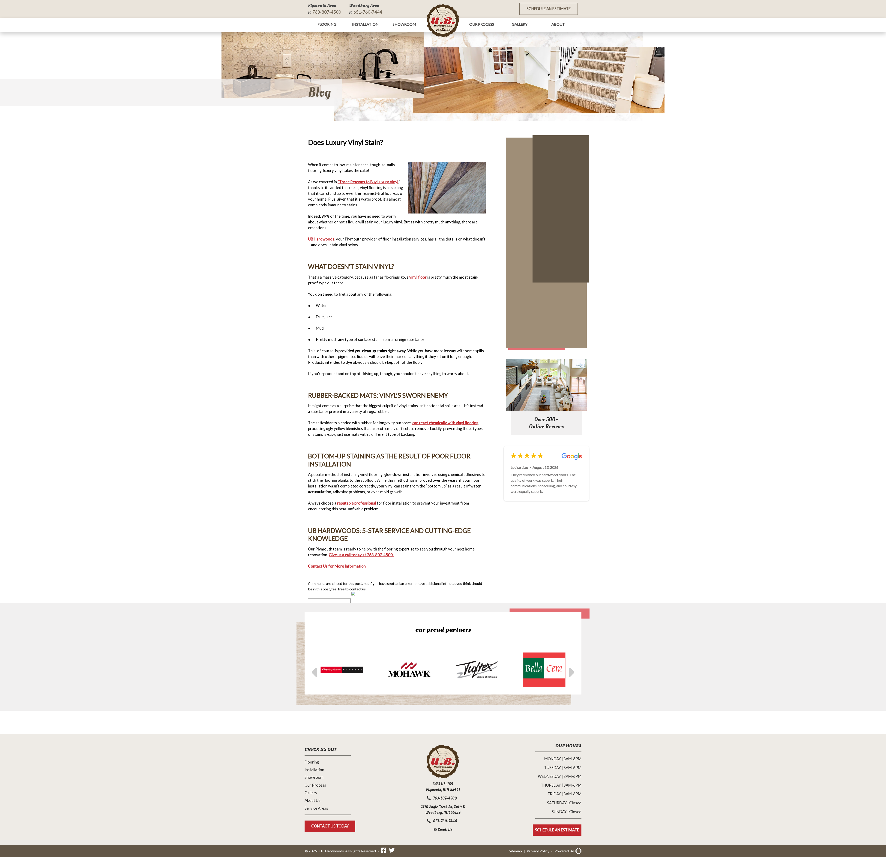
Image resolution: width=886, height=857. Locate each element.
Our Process (481, 24)
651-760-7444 (367, 12)
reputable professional (356, 503)
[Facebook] (383, 850)
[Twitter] (391, 850)
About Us (312, 800)
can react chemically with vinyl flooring (445, 423)
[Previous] (315, 670)
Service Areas (316, 808)
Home (443, 20)
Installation (365, 24)
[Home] (443, 777)
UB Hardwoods (321, 239)
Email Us (444, 829)
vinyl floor (418, 277)
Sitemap (515, 851)
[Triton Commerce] (577, 851)
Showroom (404, 24)
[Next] (571, 670)
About (558, 24)
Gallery (519, 24)
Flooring (326, 24)
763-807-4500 (326, 12)
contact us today (330, 826)
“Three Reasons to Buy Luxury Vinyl (368, 182)
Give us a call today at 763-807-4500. (361, 555)
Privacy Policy (538, 851)
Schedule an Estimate (549, 8)
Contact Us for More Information (337, 566)
